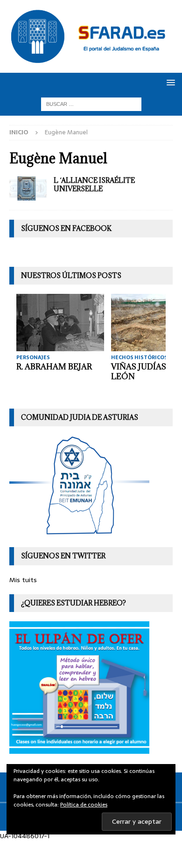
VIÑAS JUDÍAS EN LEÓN (145, 371)
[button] (169, 82)
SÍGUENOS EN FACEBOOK (66, 228)
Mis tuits (23, 580)
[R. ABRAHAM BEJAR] (60, 322)
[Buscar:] (91, 104)
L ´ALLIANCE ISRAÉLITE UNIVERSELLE (94, 184)
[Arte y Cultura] (28, 188)
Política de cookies (83, 804)
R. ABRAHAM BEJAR (54, 366)
